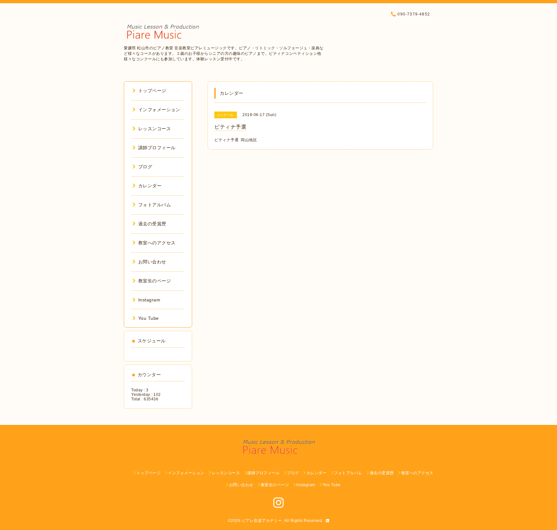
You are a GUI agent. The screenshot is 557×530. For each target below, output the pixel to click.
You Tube (148, 318)
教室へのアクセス (157, 242)
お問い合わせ (152, 261)
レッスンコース (154, 128)
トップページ (152, 90)
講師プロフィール (157, 147)
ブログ (145, 166)
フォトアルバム (154, 204)
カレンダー (149, 185)
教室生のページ (154, 280)
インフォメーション (159, 109)
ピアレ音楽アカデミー (262, 520)
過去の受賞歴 (152, 223)
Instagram (149, 299)
